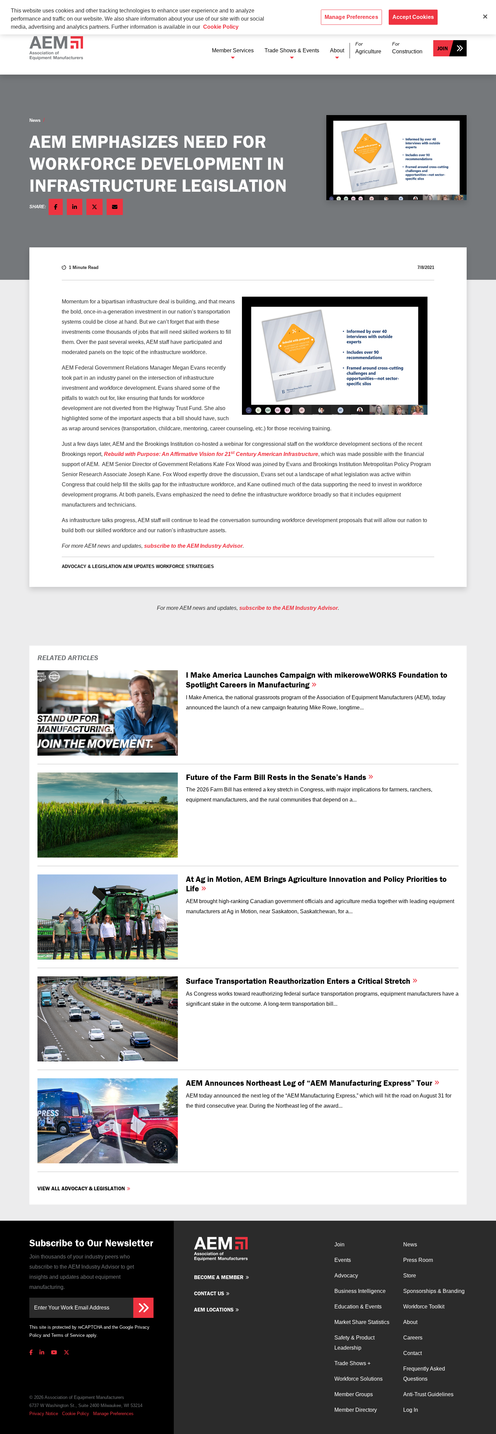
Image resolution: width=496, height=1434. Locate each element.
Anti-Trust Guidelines (428, 1394)
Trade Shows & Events (292, 50)
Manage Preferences (113, 1413)
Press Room (418, 1260)
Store (409, 1275)
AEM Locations (213, 1309)
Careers (412, 1338)
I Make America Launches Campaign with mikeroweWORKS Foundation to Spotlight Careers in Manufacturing (316, 679)
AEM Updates (139, 566)
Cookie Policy (75, 1413)
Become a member (219, 1277)
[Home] (56, 48)
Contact (412, 1353)
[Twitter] (66, 1352)
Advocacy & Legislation (91, 566)
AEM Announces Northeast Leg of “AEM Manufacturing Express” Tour (310, 1083)
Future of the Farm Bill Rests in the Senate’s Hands (277, 777)
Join (442, 48)
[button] (368, 48)
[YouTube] (54, 1352)
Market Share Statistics (361, 1322)
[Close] (485, 16)
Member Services (233, 50)
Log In (410, 1410)
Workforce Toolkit (423, 1306)
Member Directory (355, 1410)
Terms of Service (68, 1335)
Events (342, 1260)
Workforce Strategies (185, 566)
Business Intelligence (360, 1291)
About (337, 50)
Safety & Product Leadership (354, 1343)
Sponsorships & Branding (434, 1291)
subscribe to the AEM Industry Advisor (193, 546)
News (34, 120)
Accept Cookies (413, 17)
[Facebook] (32, 1352)
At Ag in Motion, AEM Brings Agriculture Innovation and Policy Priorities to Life (316, 884)
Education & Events (358, 1306)
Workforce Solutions (358, 1379)
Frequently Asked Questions (424, 1374)
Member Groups (353, 1394)
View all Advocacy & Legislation (81, 1188)
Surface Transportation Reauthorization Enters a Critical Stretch (299, 981)
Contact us (209, 1293)
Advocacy (346, 1275)
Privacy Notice (43, 1413)
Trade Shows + (352, 1363)
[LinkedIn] (42, 1352)
